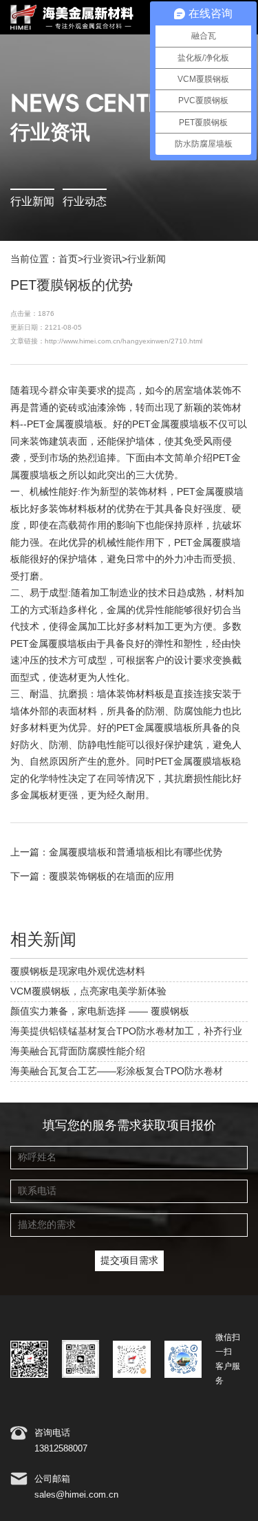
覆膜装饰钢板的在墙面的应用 (111, 877)
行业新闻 (32, 202)
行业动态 (85, 202)
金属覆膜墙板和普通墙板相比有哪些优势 (135, 853)
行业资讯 (102, 259)
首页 (68, 259)
